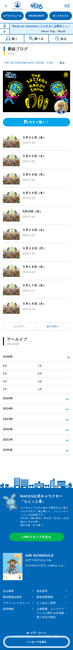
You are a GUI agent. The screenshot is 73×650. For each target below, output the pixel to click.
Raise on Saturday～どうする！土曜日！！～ (41, 26)
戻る (6, 6)
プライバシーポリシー (16, 602)
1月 (40, 389)
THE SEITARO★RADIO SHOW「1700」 (30, 62)
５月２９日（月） (34, 174)
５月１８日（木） (34, 266)
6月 (5, 373)
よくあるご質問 (46, 602)
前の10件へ (53, 326)
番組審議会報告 (12, 596)
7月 (40, 365)
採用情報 (8, 608)
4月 (5, 381)
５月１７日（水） (34, 285)
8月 (5, 365)
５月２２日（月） (34, 248)
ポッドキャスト (61, 15)
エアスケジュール (12, 15)
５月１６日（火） (34, 303)
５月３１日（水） (34, 137)
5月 (40, 373)
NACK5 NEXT (36, 15)
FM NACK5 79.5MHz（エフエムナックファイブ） (37, 6)
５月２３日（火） (34, 229)
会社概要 (8, 590)
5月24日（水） (32, 211)
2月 (5, 389)
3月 (40, 381)
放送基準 (42, 590)
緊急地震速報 (45, 596)
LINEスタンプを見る (36, 536)
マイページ (17, 9)
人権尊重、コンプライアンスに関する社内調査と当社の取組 (50, 613)
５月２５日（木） (34, 192)
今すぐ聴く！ (39, 122)
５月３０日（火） (34, 155)
